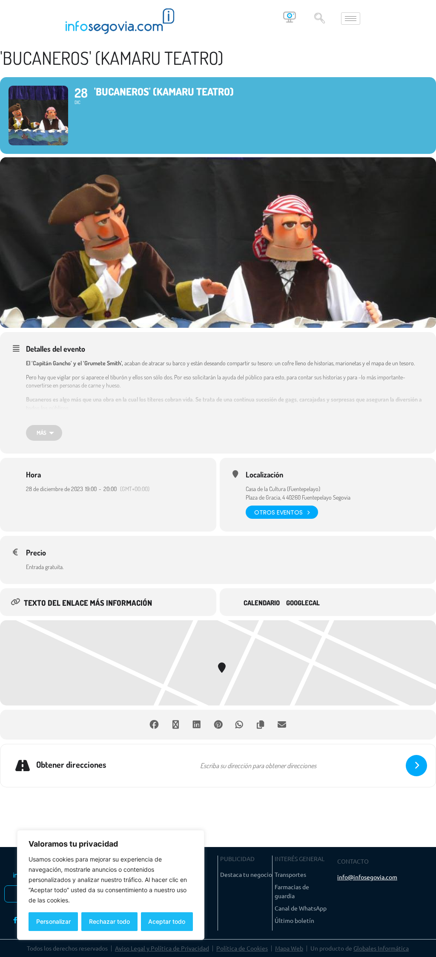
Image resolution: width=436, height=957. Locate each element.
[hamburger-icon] (350, 18)
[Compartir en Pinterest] (218, 724)
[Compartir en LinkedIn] (196, 724)
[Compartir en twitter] (175, 724)
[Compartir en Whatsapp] (239, 724)
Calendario (262, 603)
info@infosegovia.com (367, 877)
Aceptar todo (166, 921)
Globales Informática (381, 948)
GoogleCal (303, 603)
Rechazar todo (109, 921)
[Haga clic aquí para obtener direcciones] (416, 765)
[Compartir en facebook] (154, 724)
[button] (319, 18)
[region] (110, 885)
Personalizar (53, 921)
